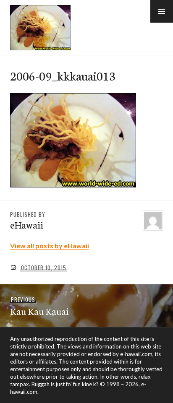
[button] (161, 11)
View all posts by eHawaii (49, 246)
